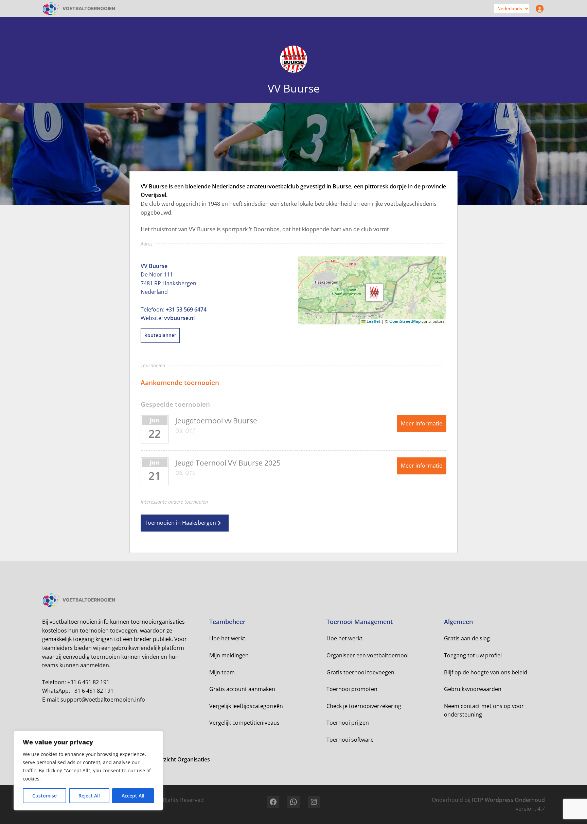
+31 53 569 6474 (186, 309)
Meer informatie (421, 423)
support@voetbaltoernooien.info (102, 699)
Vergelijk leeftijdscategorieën (246, 706)
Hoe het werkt (227, 638)
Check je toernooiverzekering (363, 706)
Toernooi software (350, 739)
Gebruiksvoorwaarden (472, 689)
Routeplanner (160, 335)
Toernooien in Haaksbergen (180, 522)
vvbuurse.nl (179, 318)
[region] (88, 770)
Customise (44, 795)
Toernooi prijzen (347, 722)
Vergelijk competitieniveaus (244, 722)
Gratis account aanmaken (242, 689)
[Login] (538, 8)
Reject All (89, 795)
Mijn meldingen (229, 655)
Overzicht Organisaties (180, 759)
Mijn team (222, 672)
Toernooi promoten (351, 689)
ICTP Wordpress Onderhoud (508, 800)
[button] (374, 292)
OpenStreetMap (405, 321)
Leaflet (373, 321)
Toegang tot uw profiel (473, 655)
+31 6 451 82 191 (88, 682)
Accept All (133, 795)
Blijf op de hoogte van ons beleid (485, 672)
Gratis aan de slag (467, 638)
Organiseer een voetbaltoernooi (367, 655)
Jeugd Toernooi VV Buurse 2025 (228, 463)
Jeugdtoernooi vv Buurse (216, 420)
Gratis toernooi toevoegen (360, 672)
